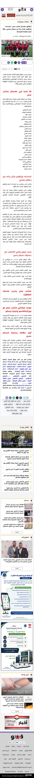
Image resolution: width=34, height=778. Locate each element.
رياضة (13, 746)
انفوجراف (28, 763)
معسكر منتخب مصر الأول (23, 404)
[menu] (31, 9)
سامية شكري (26, 59)
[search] (2, 9)
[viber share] (6, 397)
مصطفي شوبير (8, 404)
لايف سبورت (6, 767)
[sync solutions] (28, 776)
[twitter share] (15, 62)
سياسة (19, 746)
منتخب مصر (13, 259)
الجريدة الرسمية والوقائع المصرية (22, 767)
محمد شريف (23, 410)
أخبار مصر (26, 746)
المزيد (17, 532)
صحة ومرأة (5, 754)
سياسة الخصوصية (10, 771)
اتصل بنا (20, 771)
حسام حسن (19, 101)
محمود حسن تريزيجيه (23, 407)
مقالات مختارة (21, 754)
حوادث (21, 750)
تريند (5, 759)
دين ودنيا (27, 759)
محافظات (14, 750)
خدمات (30, 754)
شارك (23, 63)
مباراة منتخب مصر (12, 410)
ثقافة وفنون (28, 750)
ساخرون (20, 759)
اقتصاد (7, 746)
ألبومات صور (12, 759)
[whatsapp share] (12, 62)
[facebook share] (19, 62)
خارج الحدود (5, 750)
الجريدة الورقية (7, 763)
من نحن (27, 771)
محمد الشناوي (9, 407)
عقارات (13, 754)
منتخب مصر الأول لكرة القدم (12, 401)
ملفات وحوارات (18, 763)
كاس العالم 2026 (17, 413)
